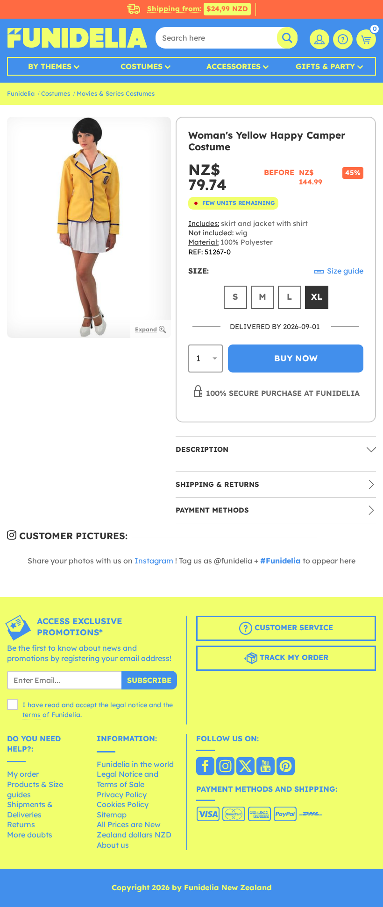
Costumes (142, 66)
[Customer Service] (343, 39)
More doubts (29, 834)
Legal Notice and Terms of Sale (127, 779)
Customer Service (292, 627)
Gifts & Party (325, 66)
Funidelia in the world (135, 764)
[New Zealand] (205, 767)
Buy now (296, 358)
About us (113, 845)
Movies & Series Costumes (116, 93)
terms (31, 714)
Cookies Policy (123, 804)
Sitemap (112, 814)
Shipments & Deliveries (30, 809)
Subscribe (149, 680)
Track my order (292, 657)
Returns (21, 824)
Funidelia (21, 93)
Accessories (233, 66)
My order (23, 774)
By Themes (49, 66)
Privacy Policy (122, 794)
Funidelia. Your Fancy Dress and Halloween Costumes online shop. (77, 38)
